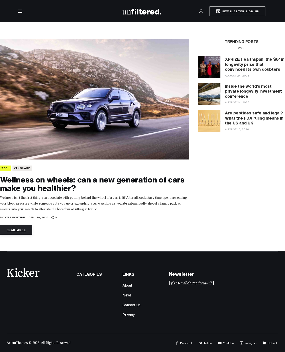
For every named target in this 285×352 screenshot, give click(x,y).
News (127, 295)
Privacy (128, 315)
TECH (5, 168)
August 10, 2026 (237, 129)
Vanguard (22, 168)
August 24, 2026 (237, 75)
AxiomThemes (17, 343)
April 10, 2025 (38, 217)
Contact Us (131, 305)
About (127, 285)
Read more (16, 229)
